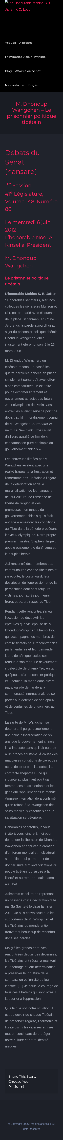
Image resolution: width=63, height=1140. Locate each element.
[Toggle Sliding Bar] (44, 85)
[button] (50, 85)
